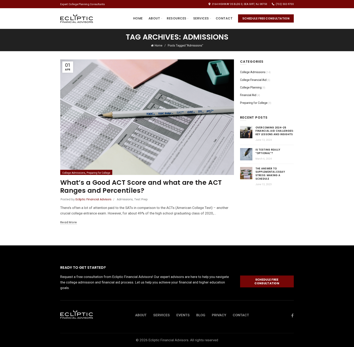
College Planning (251, 87)
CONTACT (241, 315)
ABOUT (141, 315)
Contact (224, 18)
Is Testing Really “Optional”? (267, 151)
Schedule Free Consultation (265, 18)
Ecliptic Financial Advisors (168, 340)
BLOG (200, 315)
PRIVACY (219, 315)
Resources (176, 18)
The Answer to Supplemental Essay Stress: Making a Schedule (270, 173)
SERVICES (161, 315)
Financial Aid (248, 95)
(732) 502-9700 (285, 4)
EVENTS (183, 315)
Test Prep (141, 199)
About (154, 18)
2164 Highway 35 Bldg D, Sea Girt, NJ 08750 (239, 4)
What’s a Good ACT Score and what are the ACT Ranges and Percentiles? (141, 186)
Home (138, 18)
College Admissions (73, 172)
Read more (68, 222)
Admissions (125, 199)
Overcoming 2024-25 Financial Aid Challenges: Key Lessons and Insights (274, 131)
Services (201, 18)
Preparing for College (98, 172)
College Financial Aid (253, 80)
